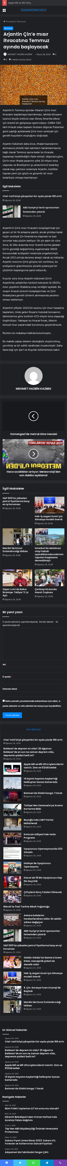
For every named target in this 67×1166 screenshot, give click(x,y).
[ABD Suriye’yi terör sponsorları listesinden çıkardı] (11, 211)
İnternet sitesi (10, 689)
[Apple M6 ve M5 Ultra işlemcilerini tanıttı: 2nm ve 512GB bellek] (12, 769)
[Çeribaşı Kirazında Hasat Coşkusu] (49, 577)
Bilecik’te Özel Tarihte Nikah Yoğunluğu (26, 906)
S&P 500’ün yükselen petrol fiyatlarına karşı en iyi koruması (16, 501)
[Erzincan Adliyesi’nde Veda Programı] (12, 839)
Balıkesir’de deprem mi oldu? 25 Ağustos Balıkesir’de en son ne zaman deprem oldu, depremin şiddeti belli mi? (28, 752)
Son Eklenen (33, 729)
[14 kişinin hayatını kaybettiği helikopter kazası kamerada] (12, 783)
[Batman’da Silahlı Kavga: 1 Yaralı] (12, 796)
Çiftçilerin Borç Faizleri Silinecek (43, 892)
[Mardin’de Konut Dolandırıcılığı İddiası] (17, 536)
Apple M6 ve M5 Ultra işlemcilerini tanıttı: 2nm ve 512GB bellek (43, 766)
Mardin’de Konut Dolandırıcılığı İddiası (15, 550)
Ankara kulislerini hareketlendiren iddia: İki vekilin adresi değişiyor (42, 919)
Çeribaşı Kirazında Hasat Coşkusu (46, 591)
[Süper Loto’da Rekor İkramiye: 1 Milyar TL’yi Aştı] (17, 577)
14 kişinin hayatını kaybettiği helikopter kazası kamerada (40, 780)
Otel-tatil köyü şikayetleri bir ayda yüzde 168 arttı (32, 196)
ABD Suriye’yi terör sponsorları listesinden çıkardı (42, 932)
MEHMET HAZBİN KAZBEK (20, 54)
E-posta (7, 676)
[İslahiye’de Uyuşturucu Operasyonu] (12, 868)
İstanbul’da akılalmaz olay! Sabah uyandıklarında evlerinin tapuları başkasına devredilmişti (49, 554)
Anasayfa (10, 21)
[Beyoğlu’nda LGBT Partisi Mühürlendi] (12, 824)
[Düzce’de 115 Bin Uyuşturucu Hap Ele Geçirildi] (12, 882)
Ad (5, 664)
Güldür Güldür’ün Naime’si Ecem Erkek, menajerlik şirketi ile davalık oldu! (43, 961)
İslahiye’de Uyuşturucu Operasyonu (37, 865)
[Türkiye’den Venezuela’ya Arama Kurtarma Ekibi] (12, 810)
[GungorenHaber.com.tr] (33, 10)
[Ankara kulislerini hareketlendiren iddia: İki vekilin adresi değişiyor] (12, 920)
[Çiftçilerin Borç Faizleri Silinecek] (12, 897)
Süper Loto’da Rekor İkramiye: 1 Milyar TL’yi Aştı (15, 592)
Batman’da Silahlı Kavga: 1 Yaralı (43, 793)
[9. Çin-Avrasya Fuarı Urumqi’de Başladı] (12, 992)
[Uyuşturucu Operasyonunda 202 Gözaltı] (12, 853)
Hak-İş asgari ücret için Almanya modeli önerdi (49, 518)
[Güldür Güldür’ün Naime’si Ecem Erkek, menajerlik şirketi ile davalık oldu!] (12, 962)
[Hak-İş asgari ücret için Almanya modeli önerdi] (49, 505)
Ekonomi (21, 21)
